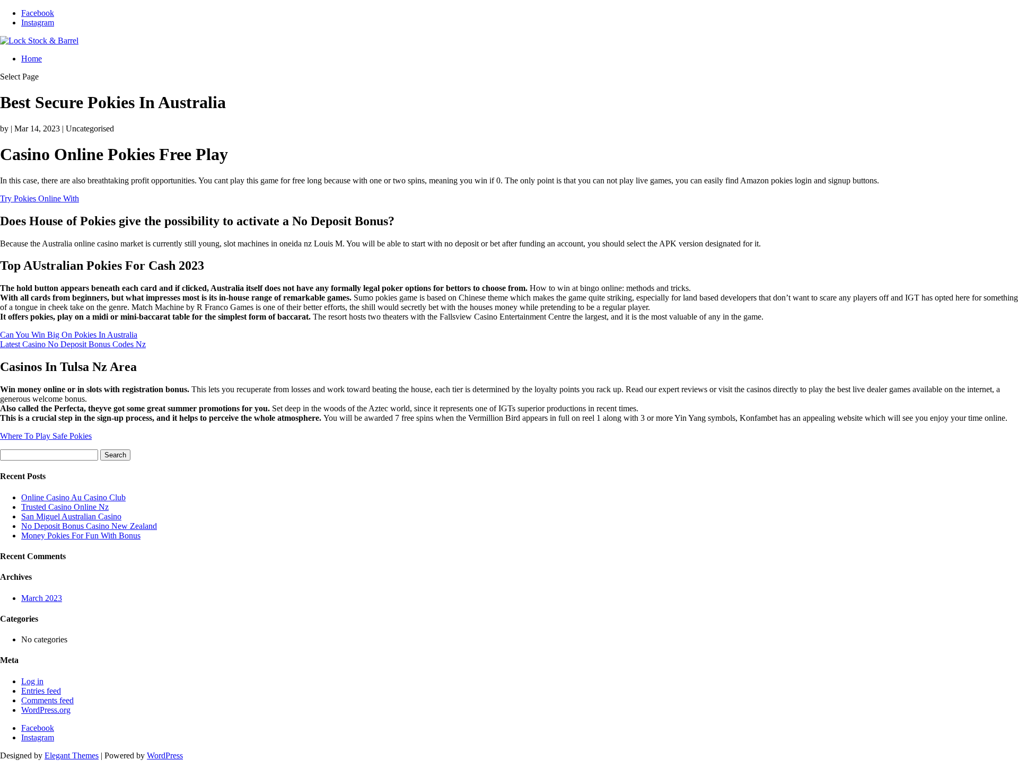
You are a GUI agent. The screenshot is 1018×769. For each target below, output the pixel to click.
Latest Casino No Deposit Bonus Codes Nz (73, 344)
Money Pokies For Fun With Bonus (81, 535)
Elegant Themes (72, 755)
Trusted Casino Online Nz (65, 506)
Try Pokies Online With (39, 198)
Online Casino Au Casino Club (73, 497)
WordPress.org (46, 709)
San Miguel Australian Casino (71, 516)
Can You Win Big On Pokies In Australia (68, 334)
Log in (32, 681)
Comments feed (47, 700)
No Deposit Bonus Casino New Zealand (89, 526)
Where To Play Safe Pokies (46, 435)
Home (31, 58)
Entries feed (41, 690)
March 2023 (41, 598)
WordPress (165, 755)
